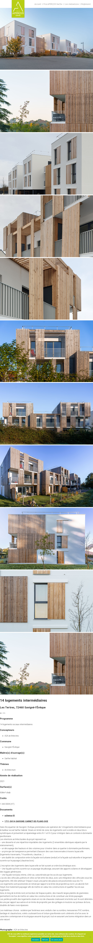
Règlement (86, 4)
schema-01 (10, 815)
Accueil (37, 4)
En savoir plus (57, 940)
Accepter (35, 940)
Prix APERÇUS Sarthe (52, 4)
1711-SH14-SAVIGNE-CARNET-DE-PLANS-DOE (26, 821)
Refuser (45, 940)
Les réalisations (72, 4)
